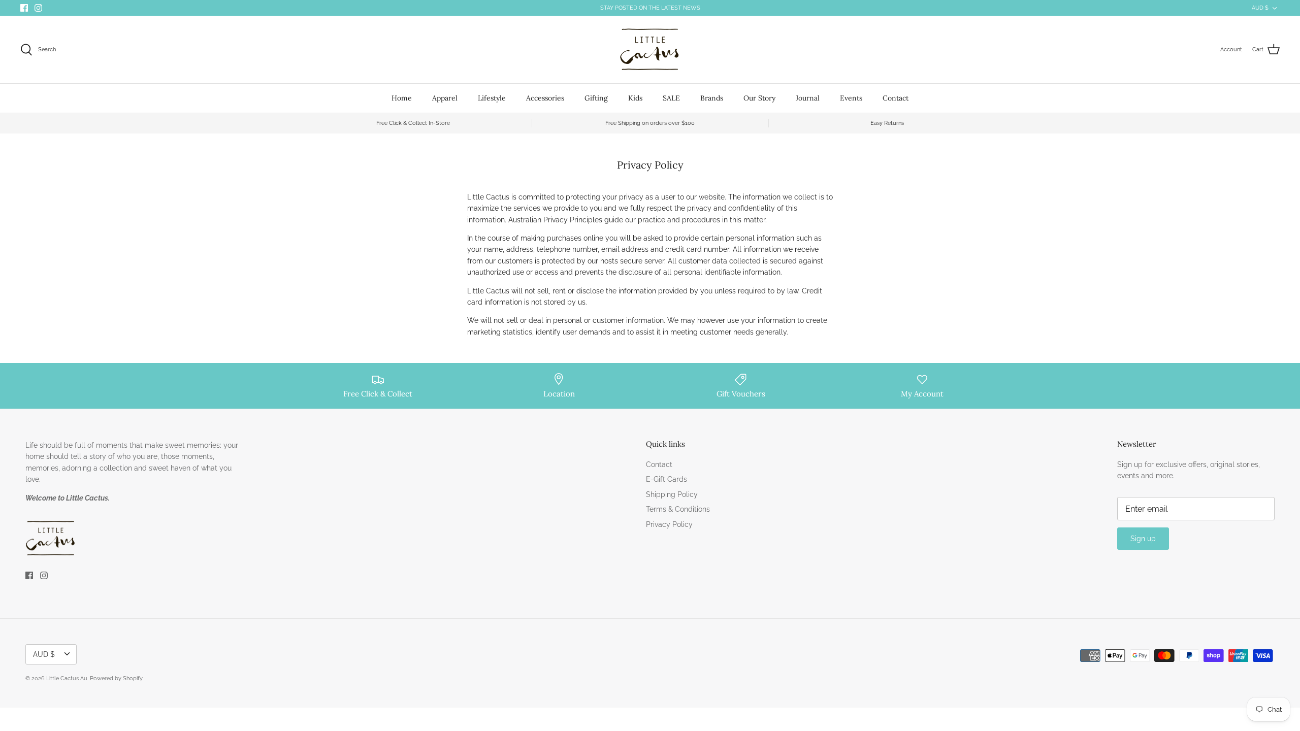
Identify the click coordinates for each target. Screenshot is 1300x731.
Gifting (596, 98)
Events (851, 98)
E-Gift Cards (666, 479)
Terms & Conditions (678, 509)
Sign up (1143, 539)
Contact (895, 98)
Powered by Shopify (116, 678)
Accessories (545, 98)
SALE (671, 98)
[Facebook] (24, 8)
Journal (808, 98)
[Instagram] (38, 8)
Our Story (759, 98)
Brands (711, 98)
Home (402, 98)
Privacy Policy (669, 524)
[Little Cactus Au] (650, 49)
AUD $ (1260, 8)
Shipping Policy (672, 494)
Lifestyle (492, 98)
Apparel (445, 98)
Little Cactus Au (66, 678)
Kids (635, 98)
